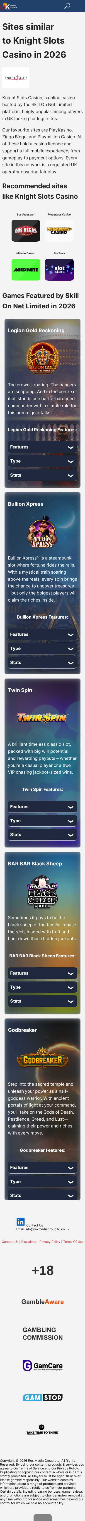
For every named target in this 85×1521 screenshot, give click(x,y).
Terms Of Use (73, 1242)
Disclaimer (28, 1242)
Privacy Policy (49, 1242)
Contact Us (10, 1242)
